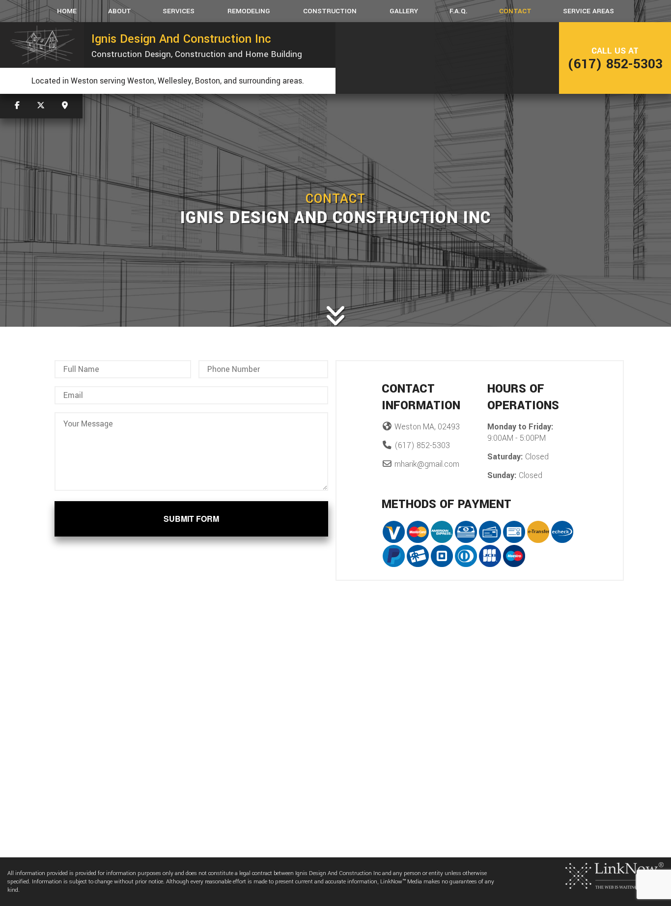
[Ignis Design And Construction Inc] (42, 45)
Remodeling (248, 11)
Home (67, 11)
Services (179, 11)
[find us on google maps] (65, 106)
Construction (330, 11)
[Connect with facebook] (17, 106)
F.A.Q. (458, 11)
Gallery (404, 11)
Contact (515, 11)
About (119, 11)
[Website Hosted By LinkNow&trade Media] (614, 875)
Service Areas (588, 11)
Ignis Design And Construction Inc (181, 38)
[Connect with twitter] (40, 106)
